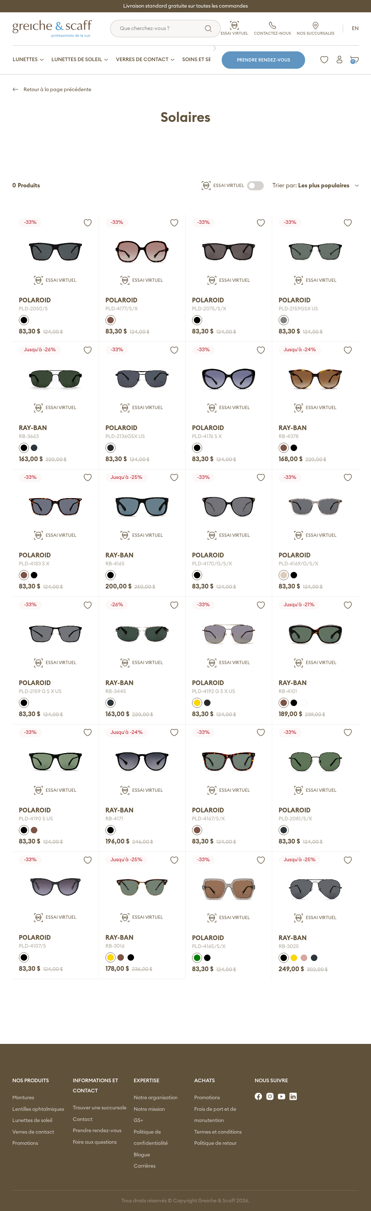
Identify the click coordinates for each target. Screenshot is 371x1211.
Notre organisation (156, 1097)
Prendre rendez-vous (263, 60)
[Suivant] (216, 48)
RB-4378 (289, 436)
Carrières (144, 1166)
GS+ (138, 1120)
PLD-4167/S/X (208, 818)
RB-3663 (29, 436)
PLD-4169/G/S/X (298, 563)
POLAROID (35, 300)
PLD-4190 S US (36, 818)
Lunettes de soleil (32, 1120)
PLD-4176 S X (207, 436)
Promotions (25, 1143)
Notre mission (149, 1109)
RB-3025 (289, 946)
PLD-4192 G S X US (213, 691)
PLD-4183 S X (34, 563)
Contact (82, 1119)
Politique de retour (215, 1143)
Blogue (142, 1154)
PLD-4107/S (32, 946)
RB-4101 (288, 691)
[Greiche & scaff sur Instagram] (270, 1097)
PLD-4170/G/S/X (212, 563)
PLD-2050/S (33, 308)
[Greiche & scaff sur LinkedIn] (293, 1097)
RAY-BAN (33, 428)
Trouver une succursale (99, 1107)
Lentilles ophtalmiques (38, 1109)
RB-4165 (115, 563)
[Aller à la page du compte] (339, 59)
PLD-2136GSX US (125, 436)
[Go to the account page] (87, 222)
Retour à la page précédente (56, 89)
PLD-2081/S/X (295, 818)
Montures (23, 1097)
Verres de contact (33, 1132)
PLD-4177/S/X (121, 308)
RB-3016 (115, 946)
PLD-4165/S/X (208, 946)
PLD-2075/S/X (209, 308)
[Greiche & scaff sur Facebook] (259, 1097)
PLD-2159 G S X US (40, 691)
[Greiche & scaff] (61, 29)
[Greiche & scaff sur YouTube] (282, 1097)
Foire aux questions (95, 1142)
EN (355, 28)
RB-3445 (115, 691)
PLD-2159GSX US (298, 308)
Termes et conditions (218, 1132)
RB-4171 (114, 818)
